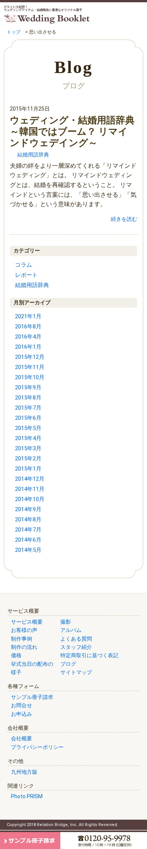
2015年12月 (29, 357)
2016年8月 (28, 326)
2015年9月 (28, 387)
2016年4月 (28, 336)
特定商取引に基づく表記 (89, 655)
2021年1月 (28, 316)
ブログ (68, 664)
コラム (23, 264)
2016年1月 (28, 346)
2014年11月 (29, 489)
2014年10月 (29, 499)
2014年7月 (28, 529)
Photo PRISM (27, 796)
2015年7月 (28, 407)
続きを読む (124, 219)
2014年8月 (28, 519)
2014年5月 (28, 550)
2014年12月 (29, 478)
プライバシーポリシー (37, 747)
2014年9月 (28, 509)
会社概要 (21, 738)
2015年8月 (28, 397)
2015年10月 (29, 377)
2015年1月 (28, 468)
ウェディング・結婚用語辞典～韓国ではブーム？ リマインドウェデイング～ (72, 131)
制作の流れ (24, 647)
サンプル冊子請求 (32, 697)
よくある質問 (76, 639)
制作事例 (21, 639)
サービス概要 (27, 622)
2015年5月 (28, 428)
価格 (16, 655)
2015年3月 (28, 448)
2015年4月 (28, 438)
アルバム (70, 630)
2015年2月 (28, 458)
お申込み (21, 714)
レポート (26, 275)
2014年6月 (28, 539)
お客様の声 (24, 630)
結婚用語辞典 (33, 155)
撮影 (65, 622)
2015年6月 (28, 418)
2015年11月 (29, 367)
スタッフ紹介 (76, 647)
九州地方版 (24, 772)
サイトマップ (76, 672)
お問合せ (21, 705)
